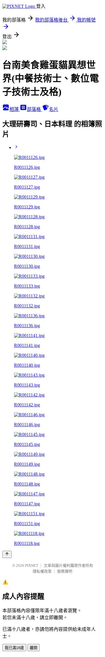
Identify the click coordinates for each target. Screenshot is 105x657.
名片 (53, 109)
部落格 (34, 109)
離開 (33, 648)
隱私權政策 (42, 571)
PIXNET (31, 565)
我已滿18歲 (14, 648)
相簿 (14, 109)
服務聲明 (64, 571)
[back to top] (7, 554)
